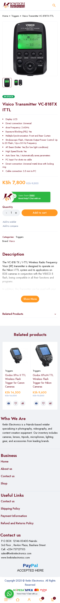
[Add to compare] (10, 226)
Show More (30, 299)
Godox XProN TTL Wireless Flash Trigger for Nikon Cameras (43, 380)
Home (5, 16)
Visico (12, 241)
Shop (4, 483)
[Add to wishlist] (9, 221)
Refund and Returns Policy (17, 523)
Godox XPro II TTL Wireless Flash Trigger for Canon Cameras (15, 380)
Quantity (7, 207)
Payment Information (14, 516)
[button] (8, 403)
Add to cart (40, 213)
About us (6, 469)
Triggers (15, 16)
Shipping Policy (10, 509)
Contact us (8, 476)
